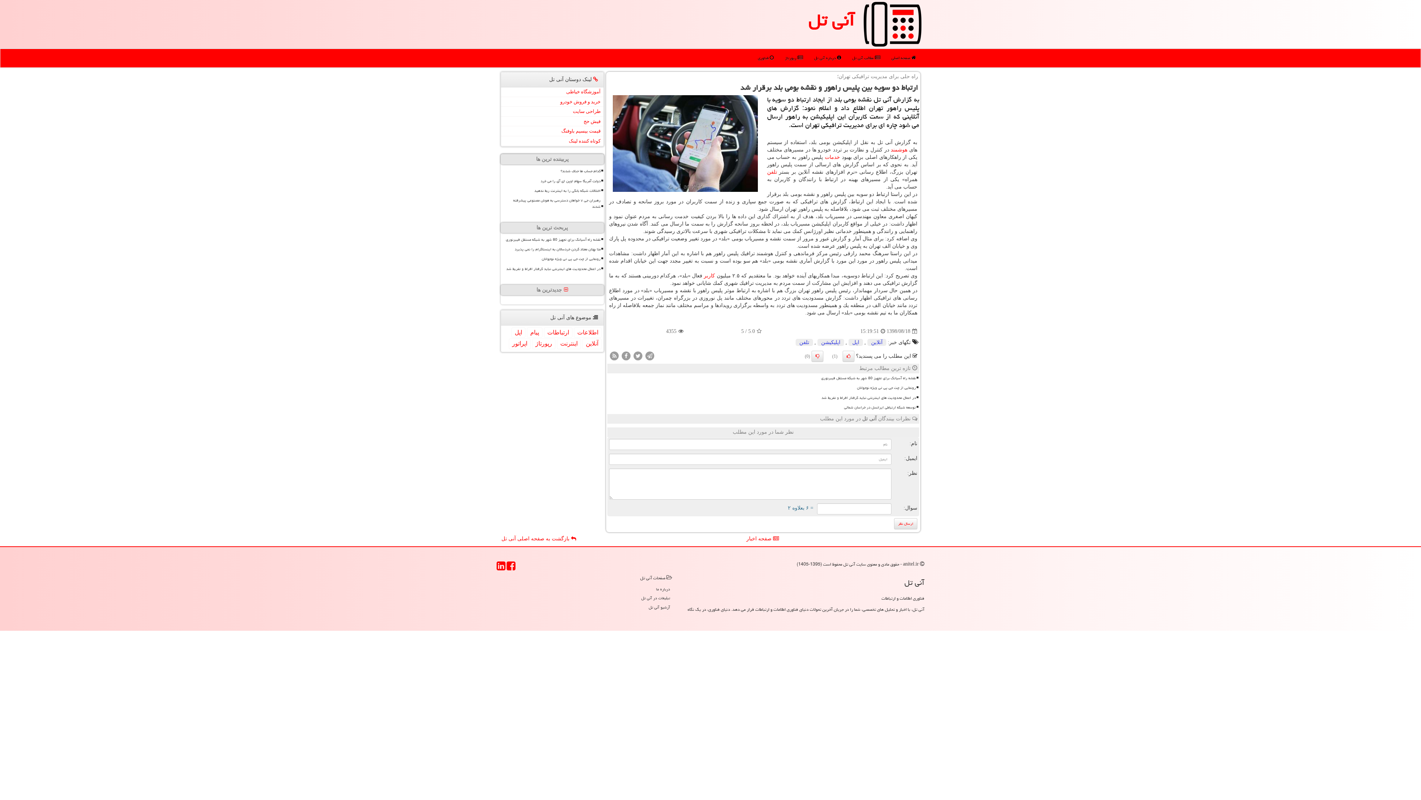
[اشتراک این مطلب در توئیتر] (638, 356)
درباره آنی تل (825, 58)
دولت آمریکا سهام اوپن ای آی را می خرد (571, 181)
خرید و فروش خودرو (580, 101)
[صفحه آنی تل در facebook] (511, 568)
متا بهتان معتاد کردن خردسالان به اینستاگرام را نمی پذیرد (558, 249)
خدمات (832, 157)
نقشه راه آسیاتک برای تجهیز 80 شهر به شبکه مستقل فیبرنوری (868, 378)
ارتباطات (558, 332)
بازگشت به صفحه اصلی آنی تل (536, 538)
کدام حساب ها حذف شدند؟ (581, 171)
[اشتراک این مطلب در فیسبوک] (626, 356)
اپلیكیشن (830, 342)
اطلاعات (587, 332)
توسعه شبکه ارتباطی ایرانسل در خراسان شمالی (880, 407)
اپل (855, 342)
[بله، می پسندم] (848, 356)
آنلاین (877, 342)
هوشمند (899, 150)
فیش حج (592, 121)
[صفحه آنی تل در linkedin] (501, 568)
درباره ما (663, 589)
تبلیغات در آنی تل (655, 598)
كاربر (709, 276)
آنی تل (832, 20)
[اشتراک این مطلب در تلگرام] (650, 356)
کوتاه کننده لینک (585, 141)
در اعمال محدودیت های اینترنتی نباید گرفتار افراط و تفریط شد (869, 397)
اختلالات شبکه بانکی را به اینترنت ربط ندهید (567, 190)
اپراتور (519, 343)
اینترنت (569, 343)
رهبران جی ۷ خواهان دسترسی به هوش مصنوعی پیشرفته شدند (557, 203)
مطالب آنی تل (863, 58)
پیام (534, 332)
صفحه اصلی (901, 58)
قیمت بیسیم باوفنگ (581, 131)
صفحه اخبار (759, 538)
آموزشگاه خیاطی (583, 91)
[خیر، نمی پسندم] (817, 356)
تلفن (772, 172)
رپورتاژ (791, 58)
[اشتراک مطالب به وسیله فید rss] (614, 356)
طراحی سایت (587, 111)
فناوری (764, 58)
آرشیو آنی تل (659, 607)
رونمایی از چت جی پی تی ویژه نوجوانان (886, 387)
